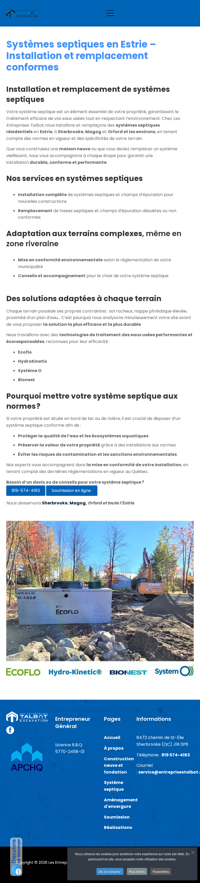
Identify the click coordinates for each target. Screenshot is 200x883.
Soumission (117, 817)
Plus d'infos (137, 871)
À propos (113, 748)
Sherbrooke (54, 503)
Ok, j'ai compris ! (109, 871)
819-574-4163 (26, 491)
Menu (110, 13)
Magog (77, 503)
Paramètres (161, 871)
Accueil (112, 738)
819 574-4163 (175, 755)
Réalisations (118, 827)
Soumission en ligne (72, 491)
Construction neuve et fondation (119, 765)
